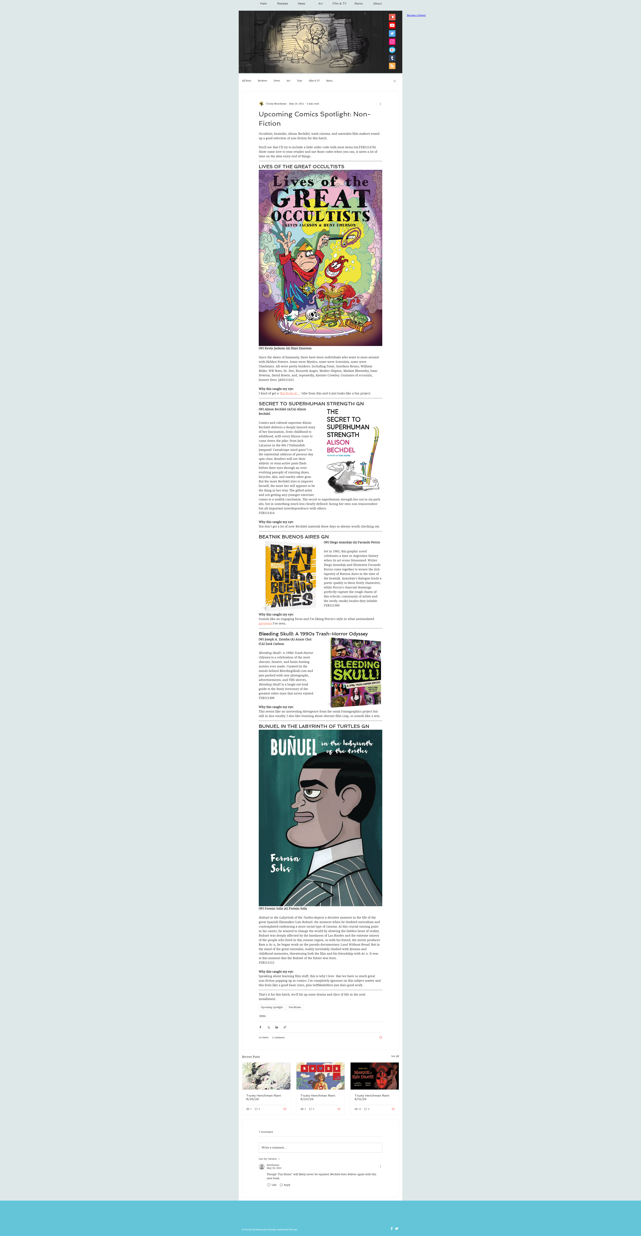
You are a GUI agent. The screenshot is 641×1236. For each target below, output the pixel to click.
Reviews (262, 80)
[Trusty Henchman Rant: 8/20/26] (320, 1076)
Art (288, 80)
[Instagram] (392, 41)
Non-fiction (295, 1007)
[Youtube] (392, 25)
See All (395, 1056)
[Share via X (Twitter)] (268, 1027)
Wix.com (293, 1229)
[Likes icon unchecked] (269, 1185)
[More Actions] (380, 1167)
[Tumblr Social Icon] (392, 58)
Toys (299, 80)
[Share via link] (284, 1027)
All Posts (246, 80)
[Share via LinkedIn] (276, 1027)
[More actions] (380, 104)
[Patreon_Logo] (392, 17)
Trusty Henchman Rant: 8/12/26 (372, 1097)
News (277, 80)
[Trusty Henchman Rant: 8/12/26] (375, 1076)
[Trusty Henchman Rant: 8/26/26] (266, 1076)
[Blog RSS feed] (392, 66)
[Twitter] (392, 33)
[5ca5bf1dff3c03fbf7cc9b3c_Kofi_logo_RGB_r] (392, 50)
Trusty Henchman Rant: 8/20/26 (318, 1097)
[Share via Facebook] (260, 1027)
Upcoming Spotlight (272, 1007)
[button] (394, 80)
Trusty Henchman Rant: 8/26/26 (263, 1097)
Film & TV (314, 80)
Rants (329, 80)
